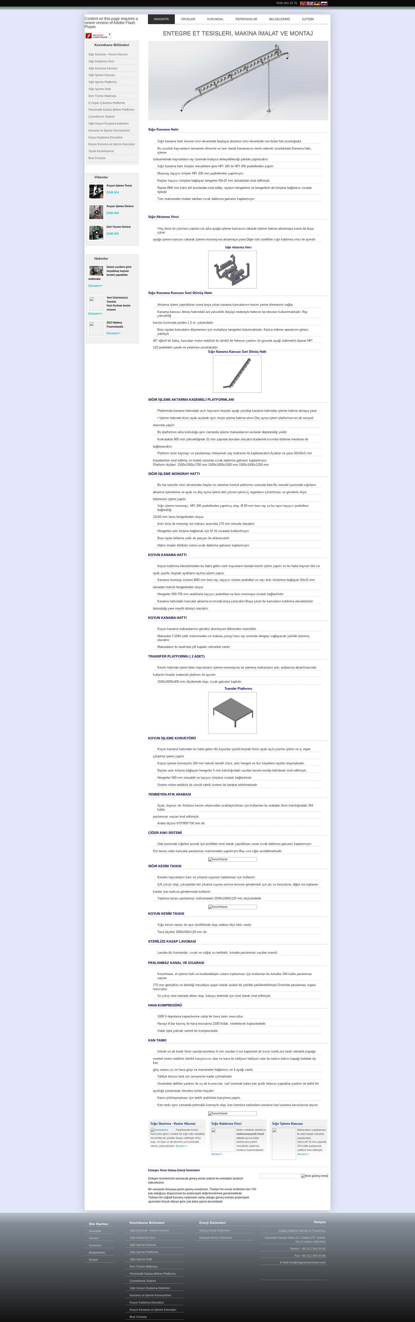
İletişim (93, 1260)
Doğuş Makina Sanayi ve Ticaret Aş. (302, 1230)
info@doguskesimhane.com (307, 1262)
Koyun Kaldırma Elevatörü (105, 137)
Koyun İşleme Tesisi (119, 185)
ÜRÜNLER (188, 19)
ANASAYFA (161, 19)
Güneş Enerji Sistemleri (214, 1230)
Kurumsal (95, 1245)
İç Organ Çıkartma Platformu (106, 103)
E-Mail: (284, 1262)
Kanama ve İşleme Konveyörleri (109, 130)
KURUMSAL (215, 19)
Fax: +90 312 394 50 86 (310, 1255)
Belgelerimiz (97, 1252)
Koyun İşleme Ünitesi (120, 206)
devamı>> (181, 1145)
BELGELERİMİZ (279, 19)
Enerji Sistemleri (212, 1223)
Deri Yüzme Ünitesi (119, 226)
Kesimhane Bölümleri (147, 1223)
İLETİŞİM (308, 19)
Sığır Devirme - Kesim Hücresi (108, 54)
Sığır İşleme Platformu (102, 82)
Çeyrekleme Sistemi (101, 116)
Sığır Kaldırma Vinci (101, 61)
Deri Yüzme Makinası (102, 96)
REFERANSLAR (246, 19)
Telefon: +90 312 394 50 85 (308, 1248)
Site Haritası (99, 1224)
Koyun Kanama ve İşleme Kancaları (111, 144)
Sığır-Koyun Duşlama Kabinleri (108, 123)
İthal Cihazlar (97, 158)
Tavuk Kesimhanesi (101, 151)
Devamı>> (95, 285)
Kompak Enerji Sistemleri (215, 1237)
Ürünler (94, 1238)
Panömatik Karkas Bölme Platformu (111, 109)
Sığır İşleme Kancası (101, 75)
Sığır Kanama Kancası (102, 68)
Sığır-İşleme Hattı (99, 89)
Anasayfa (95, 1231)
